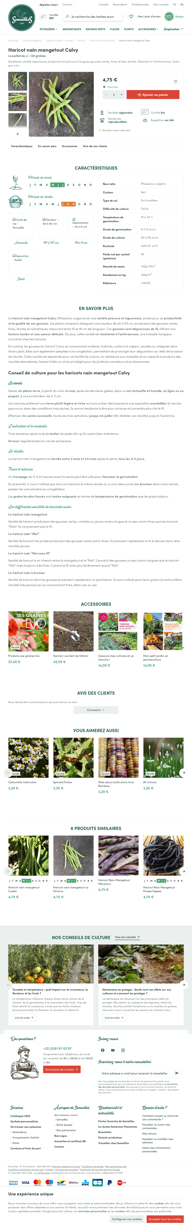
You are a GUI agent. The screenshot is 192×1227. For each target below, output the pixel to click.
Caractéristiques (21, 146)
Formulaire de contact (59, 1069)
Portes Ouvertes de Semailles (116, 1121)
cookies (159, 1203)
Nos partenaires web (116, 1166)
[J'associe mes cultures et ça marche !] (118, 631)
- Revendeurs (18, 1132)
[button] (148, 29)
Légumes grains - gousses (59, 40)
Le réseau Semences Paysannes (117, 1126)
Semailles (13, 40)
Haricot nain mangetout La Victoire (70, 889)
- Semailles (61, 1119)
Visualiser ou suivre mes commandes (156, 1126)
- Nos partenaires (65, 1130)
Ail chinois (150, 782)
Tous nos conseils (125, 937)
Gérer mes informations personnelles (156, 1149)
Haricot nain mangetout (102, 40)
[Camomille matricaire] (28, 758)
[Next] (87, 104)
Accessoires (69, 146)
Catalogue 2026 (20, 1116)
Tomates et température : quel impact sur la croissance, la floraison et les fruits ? (50, 991)
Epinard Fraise (62, 782)
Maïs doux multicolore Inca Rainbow (116, 784)
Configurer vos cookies (127, 1219)
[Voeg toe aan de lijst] (43, 742)
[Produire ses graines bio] (28, 631)
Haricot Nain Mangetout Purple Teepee (159, 889)
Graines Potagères (32, 40)
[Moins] (56, 669)
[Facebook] (102, 1050)
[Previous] (34, 104)
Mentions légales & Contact (66, 1166)
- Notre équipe (63, 1124)
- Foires (14, 1143)
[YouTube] (112, 1050)
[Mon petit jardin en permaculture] (163, 631)
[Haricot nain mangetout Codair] (28, 855)
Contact (59, 1146)
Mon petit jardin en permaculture (155, 657)
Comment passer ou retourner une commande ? (160, 1117)
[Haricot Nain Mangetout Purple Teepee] (163, 855)
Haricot (81, 40)
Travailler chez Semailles (113, 1143)
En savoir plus (47, 146)
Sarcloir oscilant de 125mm (70, 656)
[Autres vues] (17, 131)
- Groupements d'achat (24, 1137)
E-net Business (42, 1172)
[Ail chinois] (163, 758)
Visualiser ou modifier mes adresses (157, 1140)
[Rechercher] (67, 16)
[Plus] (68, 669)
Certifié (158, 112)
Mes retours (149, 1133)
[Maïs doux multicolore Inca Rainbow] (118, 758)
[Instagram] (123, 1050)
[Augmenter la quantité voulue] (121, 94)
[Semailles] (21, 17)
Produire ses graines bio (24, 656)
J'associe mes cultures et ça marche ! (116, 657)
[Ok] (177, 1073)
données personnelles (93, 1211)
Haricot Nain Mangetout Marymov (114, 882)
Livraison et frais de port (25, 1148)
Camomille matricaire (22, 782)
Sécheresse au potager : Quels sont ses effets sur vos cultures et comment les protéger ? (136, 991)
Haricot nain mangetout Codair (24, 889)
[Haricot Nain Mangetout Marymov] (118, 855)
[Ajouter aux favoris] (175, 81)
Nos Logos (60, 1136)
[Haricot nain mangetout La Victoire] (73, 855)
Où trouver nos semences (25, 1127)
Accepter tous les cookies (165, 1219)
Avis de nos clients (95, 146)
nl (182, 4)
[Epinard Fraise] (73, 758)
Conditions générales (93, 1166)
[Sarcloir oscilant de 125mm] (73, 631)
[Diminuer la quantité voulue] (106, 94)
